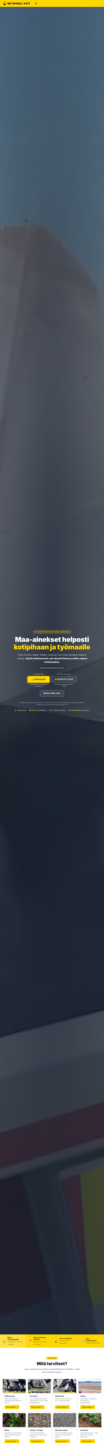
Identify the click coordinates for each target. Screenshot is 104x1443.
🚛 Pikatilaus (38, 679)
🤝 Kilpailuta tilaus (64, 679)
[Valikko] (36, 3)
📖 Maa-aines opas (52, 693)
